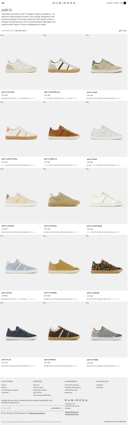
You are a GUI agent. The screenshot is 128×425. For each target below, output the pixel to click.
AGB (34, 422)
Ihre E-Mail (6, 408)
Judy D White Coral (10, 157)
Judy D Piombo (91, 356)
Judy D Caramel (50, 289)
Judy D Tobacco (50, 157)
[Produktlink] (21, 67)
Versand (39, 422)
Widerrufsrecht (48, 422)
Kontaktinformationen (24, 422)
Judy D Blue (6, 355)
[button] (3, 3)
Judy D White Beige (93, 224)
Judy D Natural (50, 223)
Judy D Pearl (91, 157)
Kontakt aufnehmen (71, 414)
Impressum (57, 422)
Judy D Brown (49, 355)
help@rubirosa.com (71, 412)
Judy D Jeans (7, 289)
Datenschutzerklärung (36, 413)
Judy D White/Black (52, 91)
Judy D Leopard (8, 223)
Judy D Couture (8, 91)
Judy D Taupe (91, 91)
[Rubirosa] (75, 400)
